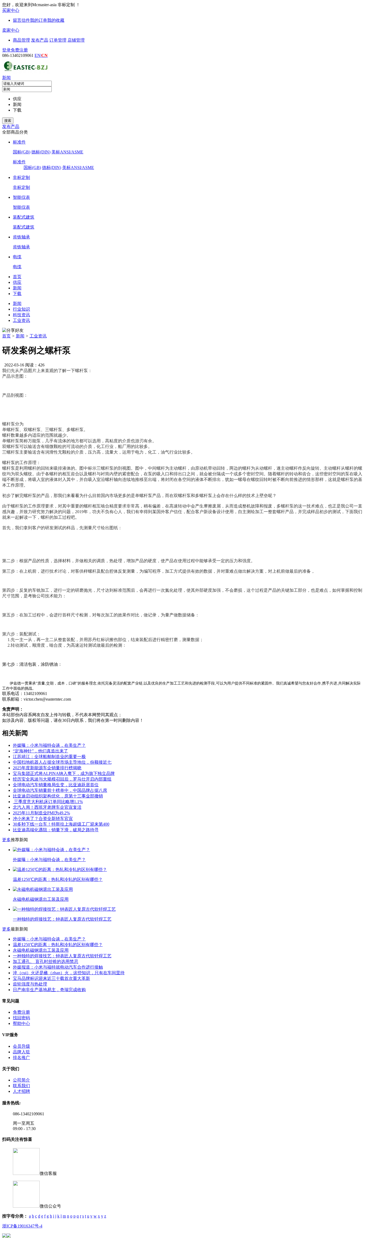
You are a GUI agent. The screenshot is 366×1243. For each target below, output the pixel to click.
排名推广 (21, 1057)
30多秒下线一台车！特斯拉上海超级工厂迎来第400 (61, 824)
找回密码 (21, 1018)
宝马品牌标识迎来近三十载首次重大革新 (51, 978)
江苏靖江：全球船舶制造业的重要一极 (49, 756)
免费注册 (19, 50)
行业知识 (21, 309)
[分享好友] (13, 330)
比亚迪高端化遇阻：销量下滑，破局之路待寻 (56, 830)
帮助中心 (21, 1023)
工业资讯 (21, 320)
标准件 (19, 142)
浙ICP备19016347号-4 (22, 1226)
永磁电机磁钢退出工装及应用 (41, 950)
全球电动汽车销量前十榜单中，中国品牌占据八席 (60, 790)
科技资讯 (21, 314)
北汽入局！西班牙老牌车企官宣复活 (47, 807)
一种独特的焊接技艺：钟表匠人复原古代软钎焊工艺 (62, 956)
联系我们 (21, 1085)
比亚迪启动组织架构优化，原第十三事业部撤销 (58, 796)
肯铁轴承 (21, 237)
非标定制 (21, 177)
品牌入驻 (21, 1052)
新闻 (6, 77)
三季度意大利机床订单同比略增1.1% (48, 801)
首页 (6, 336)
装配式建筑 (23, 217)
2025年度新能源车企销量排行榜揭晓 (47, 768)
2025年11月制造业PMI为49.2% (41, 813)
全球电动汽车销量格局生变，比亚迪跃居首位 (56, 784)
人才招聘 (21, 1091)
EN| (41, 55)
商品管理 (21, 40)
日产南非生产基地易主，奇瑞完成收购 (49, 989)
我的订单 (38, 20)
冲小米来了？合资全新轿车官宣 (43, 818)
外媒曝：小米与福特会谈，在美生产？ (49, 745)
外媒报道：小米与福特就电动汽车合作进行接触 (58, 967)
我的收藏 (55, 20)
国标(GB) (21, 152)
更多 (6, 839)
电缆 (17, 257)
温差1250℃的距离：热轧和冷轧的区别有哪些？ (58, 944)
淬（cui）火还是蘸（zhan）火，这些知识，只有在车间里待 (69, 972)
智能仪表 (21, 197)
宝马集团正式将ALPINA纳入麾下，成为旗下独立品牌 (64, 773)
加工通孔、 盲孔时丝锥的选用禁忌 (45, 961)
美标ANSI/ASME (67, 152)
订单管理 (57, 40)
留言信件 (21, 20)
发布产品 (39, 40)
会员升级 (21, 1046)
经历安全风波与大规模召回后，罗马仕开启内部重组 (62, 779)
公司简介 (21, 1080)
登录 (6, 50)
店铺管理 (76, 40)
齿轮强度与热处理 (30, 984)
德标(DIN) (40, 152)
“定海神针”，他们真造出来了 (40, 751)
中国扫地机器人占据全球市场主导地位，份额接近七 (62, 762)
